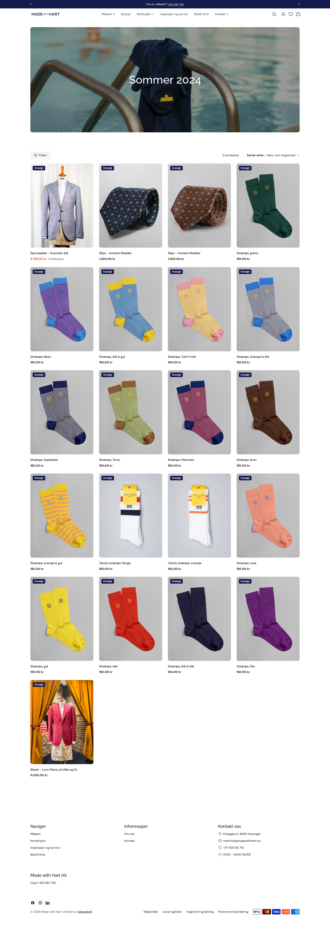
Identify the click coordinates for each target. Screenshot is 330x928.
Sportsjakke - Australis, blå (49, 253)
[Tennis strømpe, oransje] (199, 515)
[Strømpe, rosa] (268, 515)
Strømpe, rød (108, 666)
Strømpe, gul (39, 666)
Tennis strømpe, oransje (184, 563)
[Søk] (274, 14)
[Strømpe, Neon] (61, 309)
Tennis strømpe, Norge (115, 563)
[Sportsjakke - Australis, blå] (61, 205)
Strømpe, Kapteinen (44, 460)
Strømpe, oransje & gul (46, 563)
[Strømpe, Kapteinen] (61, 412)
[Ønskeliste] (291, 14)
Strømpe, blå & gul (112, 357)
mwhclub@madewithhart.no (242, 841)
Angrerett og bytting (200, 912)
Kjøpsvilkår (151, 912)
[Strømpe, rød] (130, 619)
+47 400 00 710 (233, 848)
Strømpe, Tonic (109, 460)
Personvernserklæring (233, 912)
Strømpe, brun (246, 460)
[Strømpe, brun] (268, 412)
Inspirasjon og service (45, 848)
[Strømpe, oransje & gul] (61, 515)
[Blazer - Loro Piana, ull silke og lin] (61, 722)
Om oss (129, 834)
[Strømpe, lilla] (268, 619)
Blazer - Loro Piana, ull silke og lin (53, 770)
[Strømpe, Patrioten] (199, 412)
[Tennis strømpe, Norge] (130, 515)
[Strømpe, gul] (61, 619)
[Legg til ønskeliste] (35, 168)
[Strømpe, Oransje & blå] (268, 309)
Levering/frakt (172, 912)
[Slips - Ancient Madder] (130, 205)
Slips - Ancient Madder (115, 253)
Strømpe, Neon (40, 357)
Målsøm (35, 834)
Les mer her (176, 4)
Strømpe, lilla (246, 666)
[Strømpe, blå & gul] (130, 309)
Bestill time (37, 854)
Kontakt (129, 841)
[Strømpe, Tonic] (130, 412)
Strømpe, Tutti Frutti (182, 357)
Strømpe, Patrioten (181, 460)
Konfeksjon (37, 841)
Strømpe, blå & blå (181, 666)
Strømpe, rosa (246, 563)
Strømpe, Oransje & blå (253, 357)
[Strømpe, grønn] (268, 205)
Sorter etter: (255, 155)
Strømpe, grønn (247, 253)
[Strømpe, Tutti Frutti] (199, 309)
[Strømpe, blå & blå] (199, 619)
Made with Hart (51, 912)
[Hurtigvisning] (88, 171)
